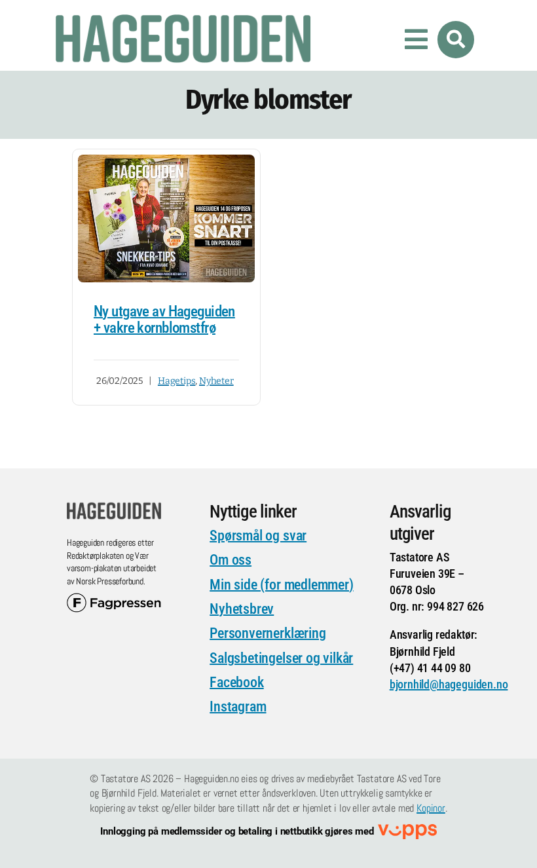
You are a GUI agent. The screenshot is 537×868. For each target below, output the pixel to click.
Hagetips (176, 381)
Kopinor (431, 808)
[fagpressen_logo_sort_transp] (114, 599)
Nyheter (216, 381)
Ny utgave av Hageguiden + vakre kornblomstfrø (164, 320)
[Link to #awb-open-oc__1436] (455, 39)
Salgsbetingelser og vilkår (281, 658)
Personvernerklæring (267, 633)
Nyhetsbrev (242, 609)
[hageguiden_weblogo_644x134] (114, 507)
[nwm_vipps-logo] (407, 830)
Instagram (238, 706)
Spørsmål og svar (258, 535)
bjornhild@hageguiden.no (449, 684)
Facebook (236, 682)
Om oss (230, 560)
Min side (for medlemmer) (281, 584)
